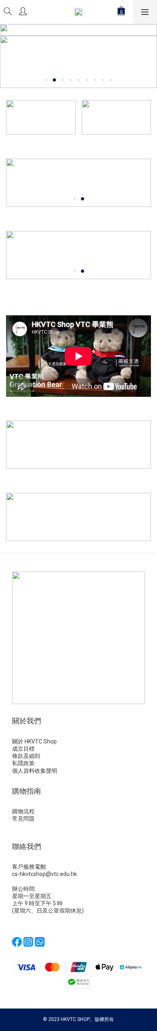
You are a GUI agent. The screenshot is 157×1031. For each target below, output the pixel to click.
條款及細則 (26, 756)
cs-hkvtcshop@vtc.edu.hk (44, 874)
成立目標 (23, 748)
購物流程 (23, 811)
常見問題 (23, 818)
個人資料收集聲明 (35, 771)
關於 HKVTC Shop (34, 741)
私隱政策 (23, 763)
